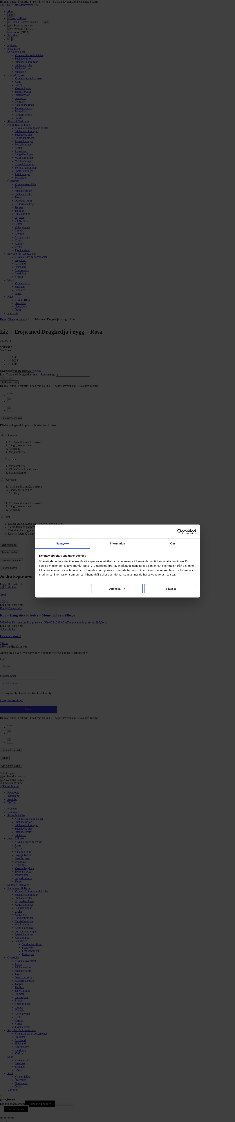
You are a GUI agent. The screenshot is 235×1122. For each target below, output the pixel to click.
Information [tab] (117, 543)
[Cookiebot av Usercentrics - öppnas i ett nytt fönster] (180, 531)
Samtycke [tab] (62, 543)
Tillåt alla (170, 588)
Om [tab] (172, 543)
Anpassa (114, 588)
